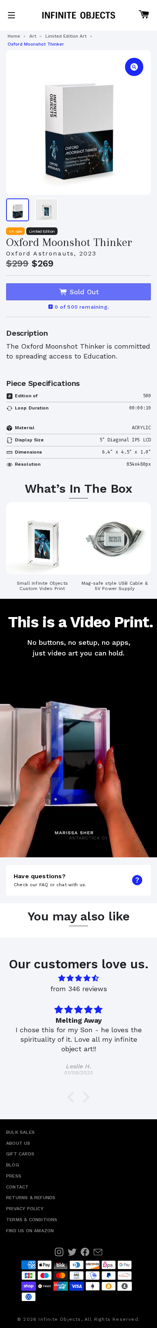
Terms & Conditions (32, 1219)
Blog (12, 1165)
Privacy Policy (24, 1208)
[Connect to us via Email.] (98, 1252)
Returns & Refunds (30, 1197)
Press (13, 1176)
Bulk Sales (20, 1132)
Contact (17, 1187)
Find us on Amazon (30, 1230)
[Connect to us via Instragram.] (59, 1252)
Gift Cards (20, 1154)
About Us (18, 1143)
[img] (78, 978)
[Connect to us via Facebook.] (85, 1252)
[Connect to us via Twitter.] (72, 1252)
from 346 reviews (78, 989)
